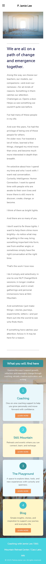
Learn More (23, 416)
